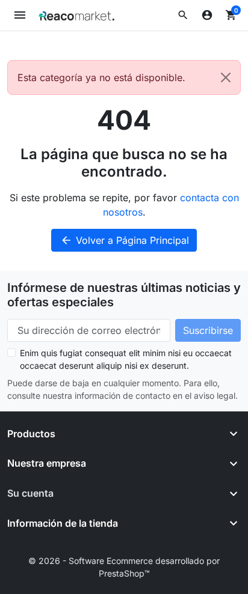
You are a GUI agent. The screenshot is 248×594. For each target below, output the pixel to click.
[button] (183, 15)
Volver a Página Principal (124, 240)
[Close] (225, 77)
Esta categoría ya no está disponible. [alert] (101, 77)
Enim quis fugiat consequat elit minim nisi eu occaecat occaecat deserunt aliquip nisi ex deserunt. (126, 359)
